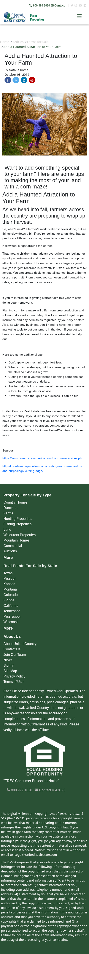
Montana (10, 589)
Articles (18, 41)
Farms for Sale (37, 41)
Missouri (9, 578)
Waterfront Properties (19, 535)
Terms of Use (13, 682)
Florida (8, 600)
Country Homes (15, 502)
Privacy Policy (14, 676)
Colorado (10, 595)
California (10, 605)
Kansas (9, 584)
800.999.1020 (21, 790)
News (7, 660)
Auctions (10, 551)
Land (7, 529)
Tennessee (11, 611)
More (8, 557)
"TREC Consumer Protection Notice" (31, 781)
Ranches (10, 508)
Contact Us (12, 649)
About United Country (20, 644)
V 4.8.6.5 (58, 790)
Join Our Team (14, 654)
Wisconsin (11, 622)
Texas (8, 573)
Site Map (10, 671)
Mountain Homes (16, 540)
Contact (59, 5)
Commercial (12, 546)
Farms (8, 513)
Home (4, 41)
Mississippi (12, 616)
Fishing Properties (17, 524)
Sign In (8, 665)
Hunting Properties (17, 518)
